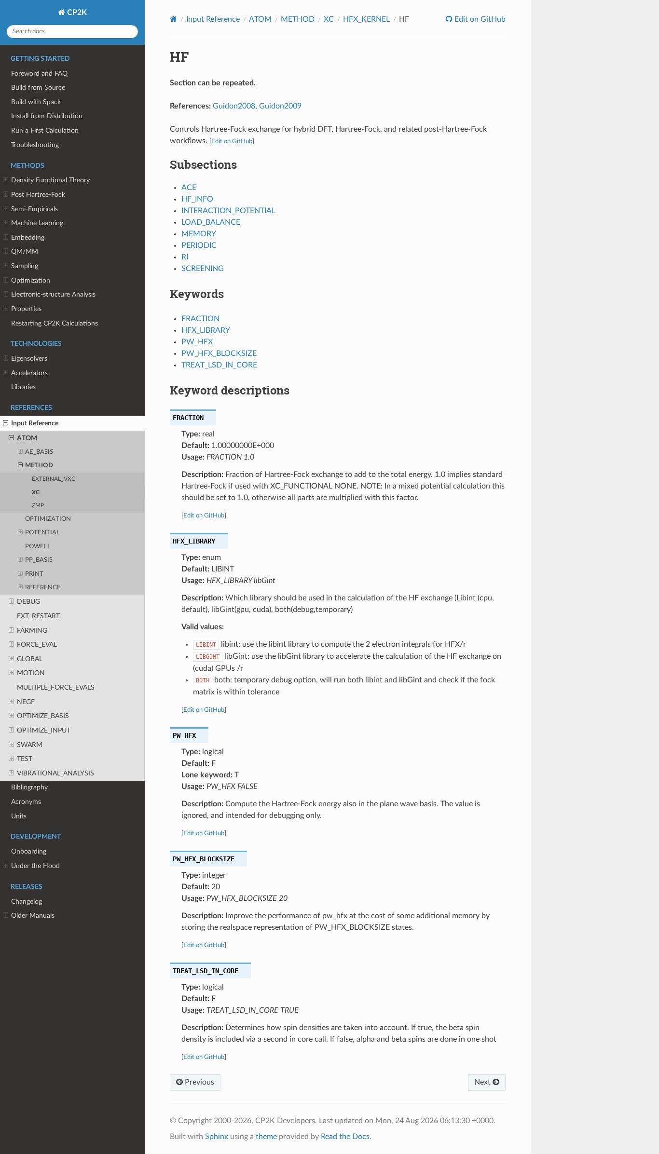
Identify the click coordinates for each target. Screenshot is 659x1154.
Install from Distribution (46, 116)
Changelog (26, 901)
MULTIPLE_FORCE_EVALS (56, 687)
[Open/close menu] (5, 180)
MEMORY (198, 234)
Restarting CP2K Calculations (54, 323)
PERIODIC (199, 245)
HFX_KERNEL (366, 19)
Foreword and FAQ (39, 73)
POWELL (38, 546)
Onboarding (28, 851)
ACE (188, 187)
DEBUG (28, 601)
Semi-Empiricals (34, 209)
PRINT (34, 574)
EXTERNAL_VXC (53, 479)
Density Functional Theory (50, 180)
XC (36, 492)
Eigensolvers (29, 358)
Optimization (30, 280)
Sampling (24, 266)
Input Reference (34, 423)
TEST (24, 758)
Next (483, 1082)
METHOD (39, 465)
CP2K (76, 12)
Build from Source (38, 87)
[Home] (173, 19)
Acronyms (26, 801)
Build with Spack (36, 102)
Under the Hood (35, 865)
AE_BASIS (39, 452)
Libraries (23, 387)
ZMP (38, 505)
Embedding (27, 237)
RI (184, 257)
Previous (198, 1082)
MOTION (31, 673)
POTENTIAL (42, 532)
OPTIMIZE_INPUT (43, 730)
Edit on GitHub (479, 19)
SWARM (29, 744)
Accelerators (29, 373)
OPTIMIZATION (48, 519)
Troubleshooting (35, 145)
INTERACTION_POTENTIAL (228, 211)
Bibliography (29, 787)
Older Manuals (33, 915)
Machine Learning (37, 223)
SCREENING (202, 268)
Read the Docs (345, 1136)
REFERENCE (43, 587)
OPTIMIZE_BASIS (43, 716)
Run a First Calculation (45, 130)
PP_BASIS (39, 560)
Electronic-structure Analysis (53, 294)
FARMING (32, 630)
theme (266, 1136)
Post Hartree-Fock (38, 194)
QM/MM (24, 251)
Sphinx (216, 1136)
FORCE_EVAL (37, 644)
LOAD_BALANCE (210, 222)
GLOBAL (29, 659)
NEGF (26, 702)
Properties (26, 308)
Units (19, 816)
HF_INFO (197, 199)
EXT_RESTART (38, 616)
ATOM (27, 438)
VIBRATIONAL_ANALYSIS (55, 773)
